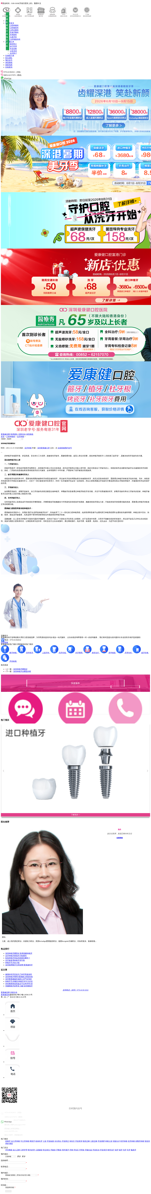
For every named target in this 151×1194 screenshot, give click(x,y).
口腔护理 (23, 1150)
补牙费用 (79, 653)
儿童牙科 (46, 653)
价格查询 (8, 67)
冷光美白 (57, 1141)
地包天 (72, 1141)
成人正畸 (16, 1150)
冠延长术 (116, 1141)
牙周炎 (81, 1150)
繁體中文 (37, 3)
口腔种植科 (10, 437)
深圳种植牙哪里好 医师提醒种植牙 (18, 953)
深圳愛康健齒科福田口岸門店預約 (18, 979)
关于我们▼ (9, 42)
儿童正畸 (93, 1141)
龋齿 (11, 1143)
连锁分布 (13, 992)
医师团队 (14, 434)
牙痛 (71, 1150)
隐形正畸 (86, 1141)
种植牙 (8, 1141)
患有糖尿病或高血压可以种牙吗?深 (19, 984)
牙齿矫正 (65, 1141)
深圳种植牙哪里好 (20, 669)
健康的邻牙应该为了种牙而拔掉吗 (18, 974)
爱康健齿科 (5, 995)
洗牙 (124, 1150)
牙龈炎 (53, 1150)
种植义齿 (108, 1141)
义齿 (44, 1141)
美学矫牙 (30, 653)
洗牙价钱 (62, 653)
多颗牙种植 (139, 1141)
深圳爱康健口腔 (43, 448)
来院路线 (8, 62)
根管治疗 (96, 653)
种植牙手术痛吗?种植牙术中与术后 (19, 981)
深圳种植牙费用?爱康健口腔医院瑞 (19, 977)
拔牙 (117, 1150)
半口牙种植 (24, 1141)
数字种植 (13, 653)
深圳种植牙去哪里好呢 (22, 671)
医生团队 (8, 58)
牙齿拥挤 (101, 1141)
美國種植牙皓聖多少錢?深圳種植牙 (19, 986)
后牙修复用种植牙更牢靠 (15, 960)
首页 (2, 437)
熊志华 (119, 829)
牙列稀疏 (8, 1150)
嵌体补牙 (38, 1141)
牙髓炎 (58, 1150)
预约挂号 (8, 60)
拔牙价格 (145, 653)
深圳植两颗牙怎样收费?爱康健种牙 (19, 965)
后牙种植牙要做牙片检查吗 (16, 956)
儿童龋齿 (38, 1150)
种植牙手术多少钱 (12, 963)
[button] (147, 770)
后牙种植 (20, 437)
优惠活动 (21, 434)
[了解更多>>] (75, 818)
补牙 (128, 1150)
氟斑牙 (133, 1150)
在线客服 (61, 448)
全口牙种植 (15, 1141)
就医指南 (8, 65)
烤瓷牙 (32, 1141)
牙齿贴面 (13, 661)
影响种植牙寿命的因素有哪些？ (17, 958)
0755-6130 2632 (75, 990)
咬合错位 (46, 1150)
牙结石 (76, 1150)
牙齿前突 (78, 1141)
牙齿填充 (103, 1150)
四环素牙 (65, 1150)
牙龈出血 (88, 1150)
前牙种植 (123, 1141)
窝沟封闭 (31, 1150)
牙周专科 (128, 653)
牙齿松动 (95, 1150)
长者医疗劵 (9, 55)
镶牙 (120, 1150)
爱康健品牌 (5, 434)
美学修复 (112, 653)
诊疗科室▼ (9, 23)
